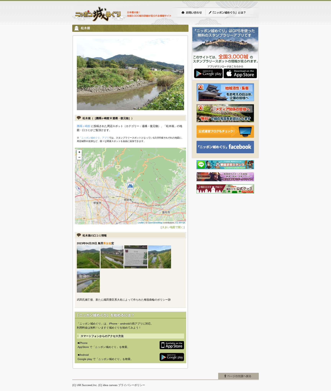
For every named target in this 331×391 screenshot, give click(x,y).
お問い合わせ (191, 12)
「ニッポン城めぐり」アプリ (94, 137)
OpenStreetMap (155, 222)
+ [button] (79, 152)
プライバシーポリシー (131, 385)
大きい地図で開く (172, 227)
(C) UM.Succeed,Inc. (84, 385)
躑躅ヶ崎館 (83, 126)
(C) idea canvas (107, 385)
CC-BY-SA (180, 222)
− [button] (79, 157)
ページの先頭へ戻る (238, 376)
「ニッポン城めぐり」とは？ (231, 12)
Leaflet (141, 222)
